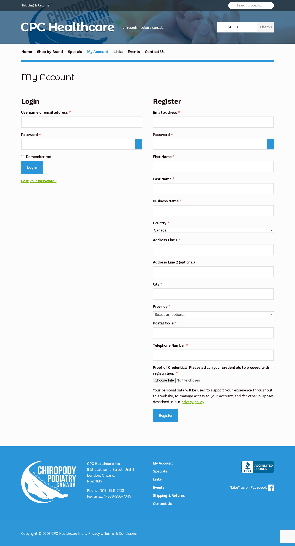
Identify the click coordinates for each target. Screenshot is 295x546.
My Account (97, 51)
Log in (32, 167)
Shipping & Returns (35, 5)
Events (134, 51)
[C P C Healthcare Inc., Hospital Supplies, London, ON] (257, 467)
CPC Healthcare (67, 26)
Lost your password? (39, 181)
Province (161, 306)
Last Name (163, 179)
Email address (174, 112)
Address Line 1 (166, 240)
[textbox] (213, 314)
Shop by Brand (50, 51)
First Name (163, 157)
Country (161, 223)
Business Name (167, 201)
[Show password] (138, 144)
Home (26, 51)
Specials (75, 51)
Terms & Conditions (120, 533)
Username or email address (53, 112)
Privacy (94, 533)
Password (38, 134)
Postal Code (164, 323)
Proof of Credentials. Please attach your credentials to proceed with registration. (211, 370)
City (157, 284)
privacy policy (192, 402)
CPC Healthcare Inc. (67, 533)
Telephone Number (170, 345)
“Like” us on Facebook (248, 487)
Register (166, 415)
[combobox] (213, 314)
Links (118, 51)
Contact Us (155, 51)
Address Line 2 (174, 262)
